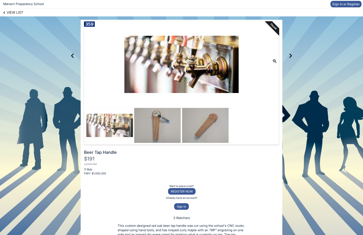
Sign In (181, 206)
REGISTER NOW (182, 191)
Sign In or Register (346, 4)
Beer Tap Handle (100, 152)
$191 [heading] (89, 159)
